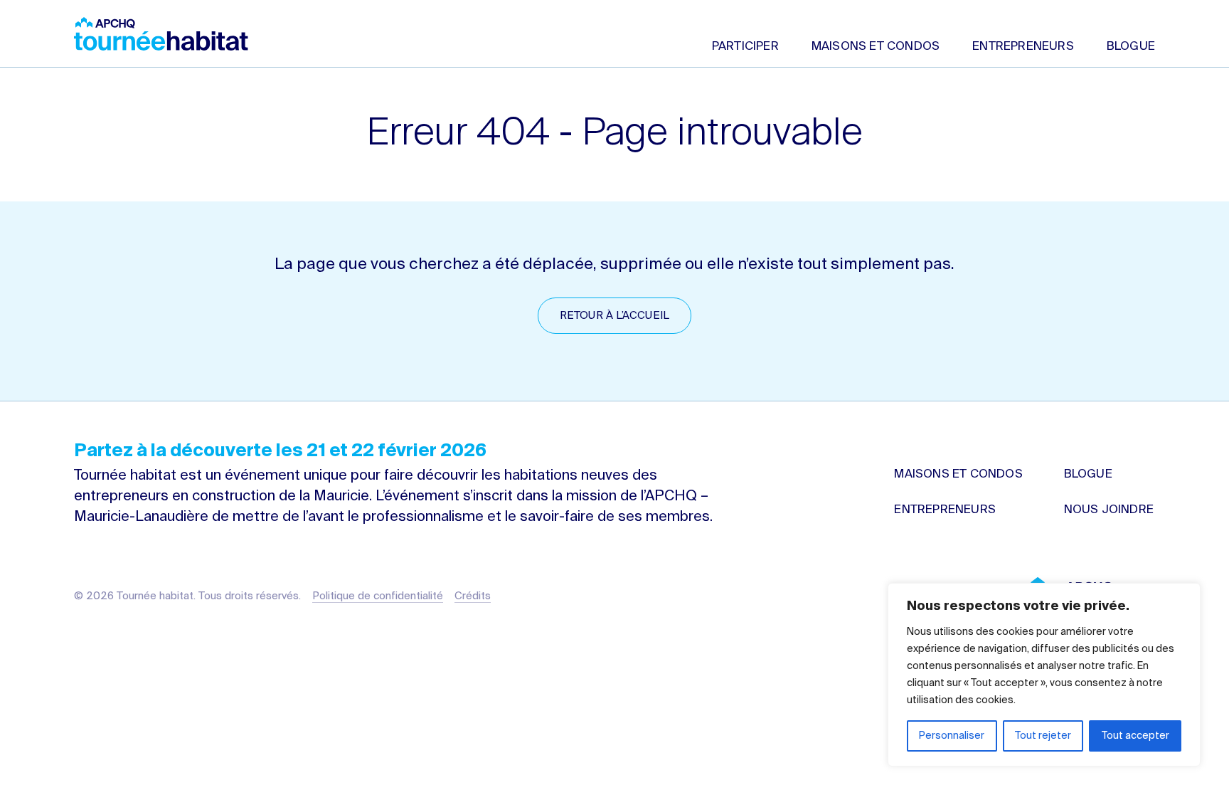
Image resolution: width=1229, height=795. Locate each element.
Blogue (1131, 47)
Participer (745, 47)
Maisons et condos (876, 47)
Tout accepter (1135, 736)
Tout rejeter (1043, 736)
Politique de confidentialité (377, 596)
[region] (1044, 675)
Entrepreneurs (1023, 47)
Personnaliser (951, 736)
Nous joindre (1109, 510)
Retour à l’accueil (615, 315)
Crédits (472, 596)
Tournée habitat (161, 34)
